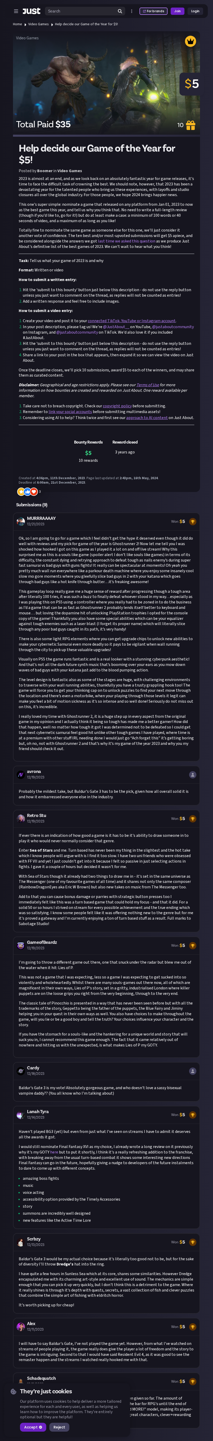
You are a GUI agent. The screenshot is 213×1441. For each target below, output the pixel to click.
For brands (155, 11)
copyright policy (117, 406)
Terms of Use (147, 385)
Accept (30, 1427)
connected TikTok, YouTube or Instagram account (132, 321)
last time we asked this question (126, 241)
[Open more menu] (131, 11)
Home (17, 24)
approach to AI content (147, 418)
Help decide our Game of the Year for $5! (86, 24)
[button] (106, 637)
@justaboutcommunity (173, 327)
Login (195, 11)
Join (177, 11)
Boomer (44, 171)
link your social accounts (70, 412)
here (54, 1152)
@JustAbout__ (116, 327)
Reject (59, 1427)
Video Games (38, 24)
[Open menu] (16, 11)
